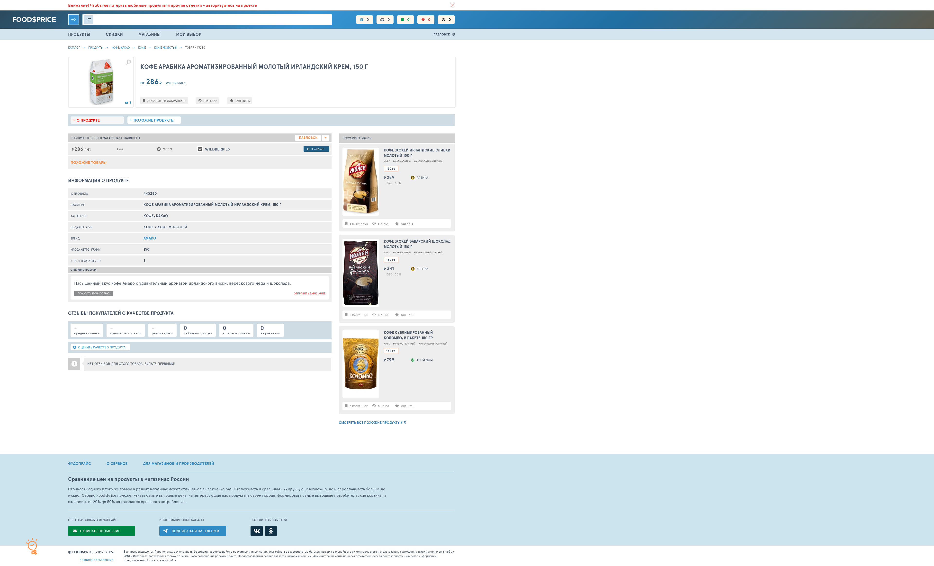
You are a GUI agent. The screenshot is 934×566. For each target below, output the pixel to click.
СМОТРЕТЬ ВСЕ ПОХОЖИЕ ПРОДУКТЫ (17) (372, 422)
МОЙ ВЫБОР (188, 34)
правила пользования (96, 559)
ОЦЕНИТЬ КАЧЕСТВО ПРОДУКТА (101, 347)
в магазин (317, 148)
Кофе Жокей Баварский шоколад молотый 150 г (417, 244)
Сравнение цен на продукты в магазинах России (128, 479)
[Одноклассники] (271, 531)
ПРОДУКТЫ (79, 34)
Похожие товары (89, 162)
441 (87, 149)
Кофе (142, 47)
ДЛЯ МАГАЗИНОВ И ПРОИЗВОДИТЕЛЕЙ (178, 463)
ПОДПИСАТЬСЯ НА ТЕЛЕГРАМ (195, 531)
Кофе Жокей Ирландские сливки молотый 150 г (417, 153)
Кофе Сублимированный (433, 343)
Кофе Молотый (165, 47)
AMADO (150, 238)
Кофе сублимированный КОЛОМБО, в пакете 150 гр (408, 335)
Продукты (95, 47)
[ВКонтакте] (257, 531)
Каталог (74, 47)
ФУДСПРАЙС (79, 463)
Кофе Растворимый (404, 343)
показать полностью (93, 293)
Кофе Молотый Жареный (428, 161)
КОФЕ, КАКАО (120, 47)
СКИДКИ (114, 34)
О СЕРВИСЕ (117, 463)
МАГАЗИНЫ (149, 34)
